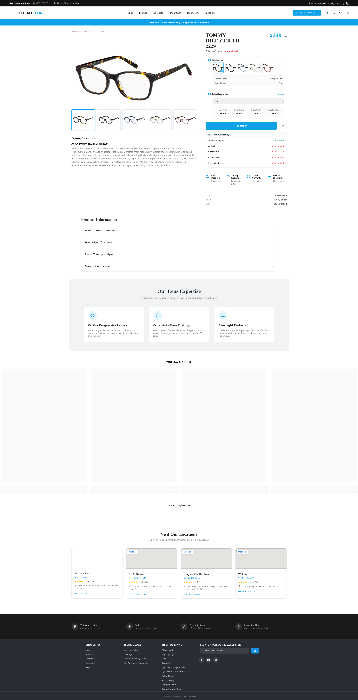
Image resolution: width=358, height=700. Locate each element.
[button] (307, 13)
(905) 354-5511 (84, 577)
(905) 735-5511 (43, 3)
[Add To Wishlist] (282, 126)
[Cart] (347, 12)
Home (74, 31)
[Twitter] (216, 660)
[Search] (326, 12)
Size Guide (279, 94)
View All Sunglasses (177, 505)
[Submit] (255, 650)
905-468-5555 (193, 578)
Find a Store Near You (68, 3)
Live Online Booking (19, 3)
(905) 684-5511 (139, 578)
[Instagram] (347, 3)
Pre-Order (241, 125)
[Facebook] (343, 3)
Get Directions (81, 593)
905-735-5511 (248, 578)
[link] (43, 487)
